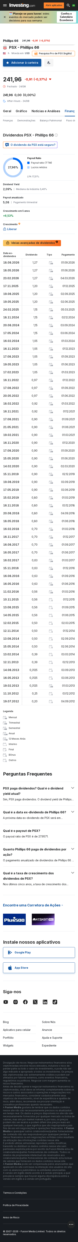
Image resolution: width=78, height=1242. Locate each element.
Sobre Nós (48, 1022)
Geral (7, 111)
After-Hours (13, 101)
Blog (6, 1022)
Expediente (49, 1045)
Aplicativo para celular (17, 1029)
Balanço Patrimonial (51, 120)
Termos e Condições (15, 1192)
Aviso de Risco (11, 1217)
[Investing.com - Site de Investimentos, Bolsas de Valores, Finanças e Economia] (22, 5)
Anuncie (47, 1029)
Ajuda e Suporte (52, 1037)
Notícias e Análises (46, 111)
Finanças (8, 120)
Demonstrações (26, 120)
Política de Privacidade (16, 1205)
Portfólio (8, 1037)
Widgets (8, 1045)
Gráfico (21, 111)
